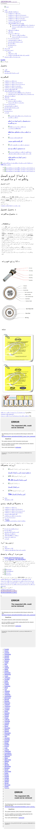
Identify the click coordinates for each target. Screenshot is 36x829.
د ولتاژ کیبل (13, 487)
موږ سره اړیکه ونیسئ (12, 56)
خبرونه (7, 48)
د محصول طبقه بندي (11, 11)
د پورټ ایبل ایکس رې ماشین (18, 16)
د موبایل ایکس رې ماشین (17, 15)
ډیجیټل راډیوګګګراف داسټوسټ (23, 25)
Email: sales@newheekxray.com (13, 558)
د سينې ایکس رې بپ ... (16, 148)
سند (9, 51)
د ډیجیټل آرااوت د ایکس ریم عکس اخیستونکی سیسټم (13, 413)
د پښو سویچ (12, 45)
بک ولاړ (10, 31)
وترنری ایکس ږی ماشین (16, 18)
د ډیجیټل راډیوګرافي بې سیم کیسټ (21, 94)
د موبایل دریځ (13, 38)
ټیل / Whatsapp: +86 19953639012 (15, 559)
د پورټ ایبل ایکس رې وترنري (23, 581)
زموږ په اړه (8, 50)
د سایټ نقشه (16, 579)
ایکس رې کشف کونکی (11, 535)
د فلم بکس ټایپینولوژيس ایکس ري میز (15, 415)
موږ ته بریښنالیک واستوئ (10, 205)
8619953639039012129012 (9, 591)
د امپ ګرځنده (6, 579)
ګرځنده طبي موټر (14, 21)
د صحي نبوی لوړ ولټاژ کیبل (19, 472)
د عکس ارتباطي (13, 30)
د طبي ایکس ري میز (18, 35)
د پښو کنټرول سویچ (11, 528)
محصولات (7, 71)
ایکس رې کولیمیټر (15, 40)
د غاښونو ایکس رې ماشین (17, 20)
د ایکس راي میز (13, 33)
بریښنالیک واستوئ (8, 589)
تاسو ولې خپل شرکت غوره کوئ (18, 55)
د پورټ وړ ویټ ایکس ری (20, 584)
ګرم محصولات (26, 579)
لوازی (10, 46)
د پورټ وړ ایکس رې (24, 582)
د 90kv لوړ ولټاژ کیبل (17, 480)
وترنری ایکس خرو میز (20, 36)
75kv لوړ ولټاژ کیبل (16, 494)
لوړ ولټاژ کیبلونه (15, 41)
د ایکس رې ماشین (14, 13)
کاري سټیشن (12, 53)
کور (5, 10)
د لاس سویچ (11, 43)
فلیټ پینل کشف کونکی (16, 23)
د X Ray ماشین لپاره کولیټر (14, 520)
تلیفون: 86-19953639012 (9, 1)
